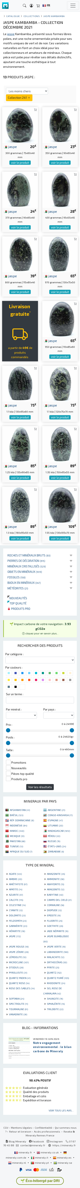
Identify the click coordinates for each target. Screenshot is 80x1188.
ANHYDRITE (55, 884)
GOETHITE (55, 925)
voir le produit (20, 162)
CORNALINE (55, 904)
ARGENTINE (56, 809)
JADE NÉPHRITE (57, 930)
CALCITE (16, 899)
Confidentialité (43, 1127)
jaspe (12, 146)
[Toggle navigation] (73, 5)
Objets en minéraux (24, 571)
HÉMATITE (17, 930)
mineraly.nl (19, 1162)
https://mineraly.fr (64, 1145)
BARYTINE (55, 894)
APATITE (15, 889)
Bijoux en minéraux (24, 582)
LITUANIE (55, 825)
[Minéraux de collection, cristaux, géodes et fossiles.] (5, 5)
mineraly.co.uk (49, 1152)
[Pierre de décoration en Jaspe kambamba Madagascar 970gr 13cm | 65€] (60, 254)
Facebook (38, 1141)
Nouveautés (17, 598)
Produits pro (20, 608)
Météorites (17, 588)
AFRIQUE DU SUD (21, 851)
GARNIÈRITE (18, 925)
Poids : (10, 737)
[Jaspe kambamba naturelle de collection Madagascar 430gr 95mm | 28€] (60, 189)
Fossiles (16, 577)
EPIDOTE (54, 915)
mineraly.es (64, 1157)
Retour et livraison (20, 1131)
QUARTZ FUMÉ (58, 977)
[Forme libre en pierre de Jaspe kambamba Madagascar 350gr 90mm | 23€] (60, 124)
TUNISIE (16, 846)
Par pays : (49, 709)
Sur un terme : (14, 694)
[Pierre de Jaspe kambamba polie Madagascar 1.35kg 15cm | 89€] (60, 444)
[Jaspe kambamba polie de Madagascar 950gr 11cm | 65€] (60, 318)
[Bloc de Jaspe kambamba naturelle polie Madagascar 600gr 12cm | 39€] (20, 254)
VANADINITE (18, 1014)
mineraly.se (64, 1162)
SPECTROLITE (18, 1003)
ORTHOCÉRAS (57, 962)
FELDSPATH (17, 920)
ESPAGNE (55, 820)
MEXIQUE (17, 835)
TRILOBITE (55, 1009)
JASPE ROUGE (19, 946)
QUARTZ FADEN (20, 977)
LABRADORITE (57, 951)
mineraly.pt (41, 1162)
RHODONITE (56, 983)
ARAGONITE (55, 889)
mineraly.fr (25, 1152)
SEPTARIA (16, 998)
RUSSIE (54, 841)
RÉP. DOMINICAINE (22, 820)
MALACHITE (55, 956)
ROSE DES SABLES (22, 988)
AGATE (15, 873)
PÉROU (54, 835)
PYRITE (53, 967)
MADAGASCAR (59, 830)
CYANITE (16, 910)
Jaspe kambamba (54, 16)
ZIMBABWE (56, 851)
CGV (5, 1127)
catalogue (13, 16)
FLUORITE (54, 920)
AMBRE (15, 878)
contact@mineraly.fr (32, 1145)
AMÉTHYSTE (18, 884)
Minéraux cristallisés (26, 566)
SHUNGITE (55, 998)
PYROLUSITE (18, 972)
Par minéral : (14, 709)
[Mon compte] (31, 6)
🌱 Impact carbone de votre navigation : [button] (40, 628)
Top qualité (16, 603)
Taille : (10, 750)
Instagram (56, 1141)
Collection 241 (18, 97)
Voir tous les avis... (61, 1110)
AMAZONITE (56, 873)
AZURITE (16, 894)
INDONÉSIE (18, 825)
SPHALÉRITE (56, 1003)
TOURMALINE (18, 1009)
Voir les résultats (40, 787)
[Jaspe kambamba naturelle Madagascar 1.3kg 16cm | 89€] (20, 504)
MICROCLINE (19, 962)
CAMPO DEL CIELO (59, 899)
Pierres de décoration (26, 560)
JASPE (15, 936)
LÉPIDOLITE (17, 956)
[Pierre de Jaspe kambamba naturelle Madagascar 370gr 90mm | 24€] (20, 189)
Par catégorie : (14, 654)
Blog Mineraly (17, 1141)
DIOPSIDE (54, 910)
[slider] (8, 730)
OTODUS (16, 967)
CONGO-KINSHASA (60, 815)
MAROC (17, 830)
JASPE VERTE (56, 946)
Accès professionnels (47, 1131)
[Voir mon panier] (38, 6)
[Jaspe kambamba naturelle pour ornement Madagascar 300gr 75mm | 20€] (20, 124)
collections (31, 16)
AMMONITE (55, 878)
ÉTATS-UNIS (57, 846)
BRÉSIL (16, 815)
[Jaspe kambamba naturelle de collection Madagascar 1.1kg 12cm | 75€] (60, 383)
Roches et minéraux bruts (29, 555)
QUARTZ (54, 972)
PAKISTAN (17, 841)
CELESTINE (17, 904)
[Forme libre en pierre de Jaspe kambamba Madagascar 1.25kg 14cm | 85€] (20, 444)
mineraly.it (41, 1157)
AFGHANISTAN (20, 809)
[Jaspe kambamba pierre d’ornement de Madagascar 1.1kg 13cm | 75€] (20, 383)
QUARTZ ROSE (19, 983)
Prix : (9, 724)
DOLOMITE (17, 915)
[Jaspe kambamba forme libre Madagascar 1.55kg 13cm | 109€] (60, 504)
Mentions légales (21, 1127)
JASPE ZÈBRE (19, 951)
